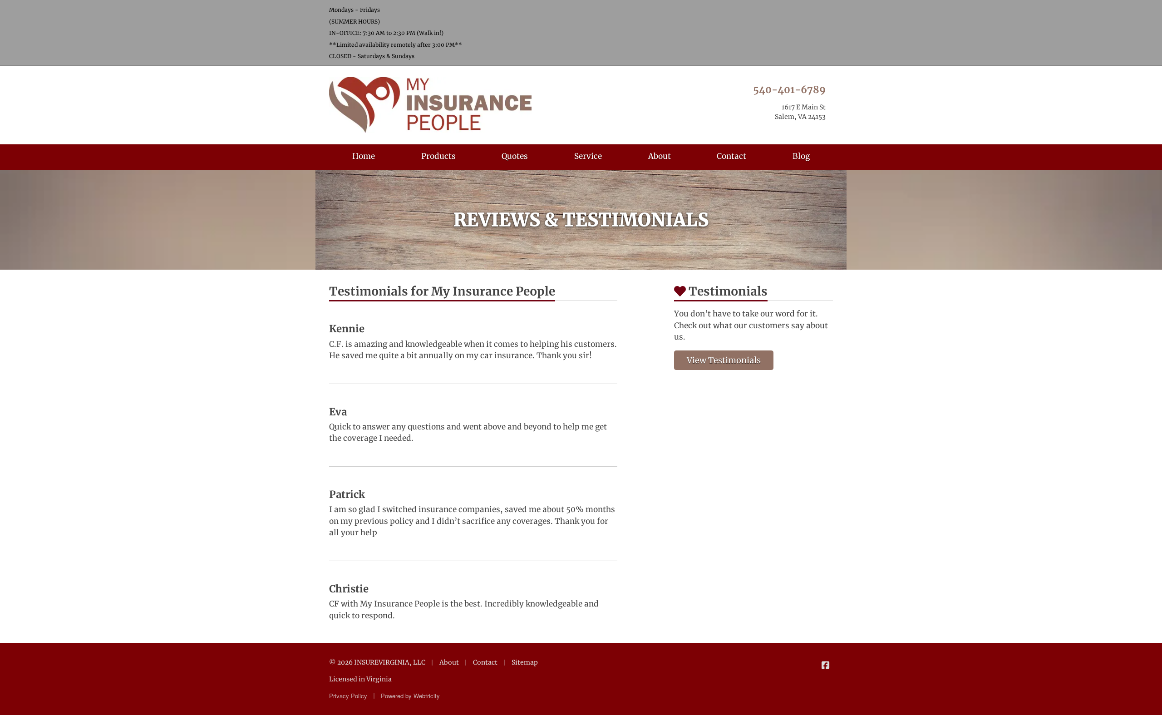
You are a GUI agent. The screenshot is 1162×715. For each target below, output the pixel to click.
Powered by (410, 695)
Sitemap (525, 662)
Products (438, 156)
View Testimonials (724, 360)
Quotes (515, 156)
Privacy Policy (348, 695)
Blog (801, 156)
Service (588, 156)
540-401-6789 (789, 90)
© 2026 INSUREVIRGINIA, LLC (377, 662)
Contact (731, 156)
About (659, 156)
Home (363, 156)
